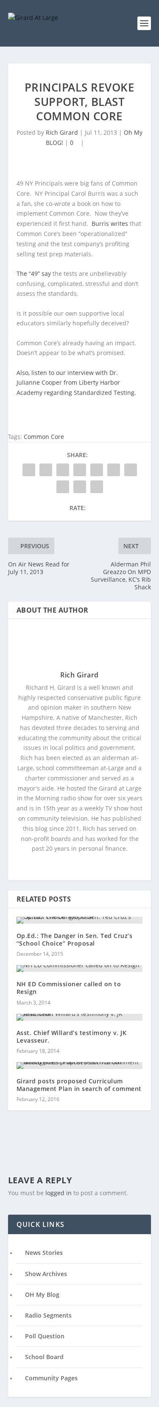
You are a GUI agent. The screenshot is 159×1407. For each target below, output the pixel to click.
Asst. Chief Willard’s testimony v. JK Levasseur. (72, 1036)
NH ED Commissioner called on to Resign (69, 988)
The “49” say (35, 273)
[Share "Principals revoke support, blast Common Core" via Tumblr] (79, 469)
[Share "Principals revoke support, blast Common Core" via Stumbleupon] (62, 486)
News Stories (44, 1253)
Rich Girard (62, 132)
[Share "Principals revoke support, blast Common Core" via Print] (96, 486)
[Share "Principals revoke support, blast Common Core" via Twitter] (45, 469)
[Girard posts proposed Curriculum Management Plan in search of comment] (80, 1065)
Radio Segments (48, 1315)
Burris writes (111, 223)
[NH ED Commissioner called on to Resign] (80, 968)
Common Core (44, 437)
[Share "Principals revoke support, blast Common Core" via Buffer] (130, 469)
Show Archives (46, 1274)
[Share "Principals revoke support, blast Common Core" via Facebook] (28, 469)
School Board (44, 1357)
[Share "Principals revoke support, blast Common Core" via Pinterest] (96, 469)
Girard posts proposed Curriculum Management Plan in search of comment (79, 1085)
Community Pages (51, 1378)
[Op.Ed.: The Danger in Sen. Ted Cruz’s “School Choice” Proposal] (80, 920)
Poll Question (44, 1336)
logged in (58, 1193)
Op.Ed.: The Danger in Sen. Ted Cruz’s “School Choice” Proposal (75, 939)
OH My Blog (42, 1294)
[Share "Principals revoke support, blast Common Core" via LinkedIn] (113, 469)
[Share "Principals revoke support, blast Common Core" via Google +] (62, 469)
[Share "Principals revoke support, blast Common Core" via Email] (79, 486)
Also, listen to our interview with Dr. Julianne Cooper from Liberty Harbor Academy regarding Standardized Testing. (76, 383)
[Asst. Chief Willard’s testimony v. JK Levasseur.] (80, 1017)
